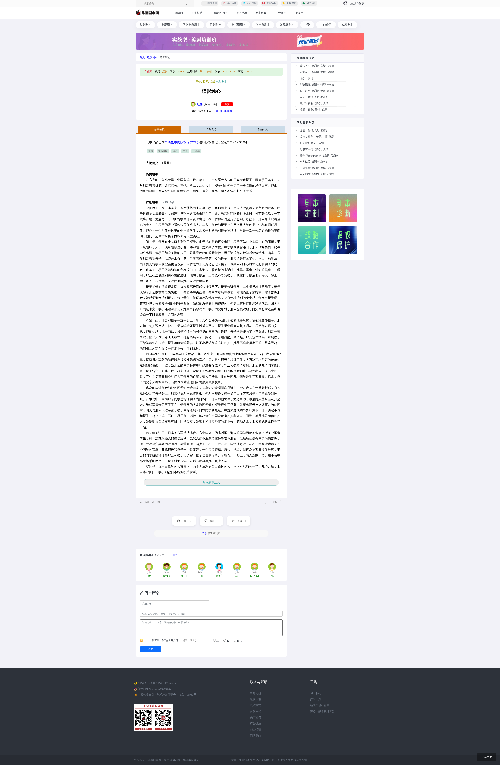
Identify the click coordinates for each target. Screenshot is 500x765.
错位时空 (305, 90)
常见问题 (255, 693)
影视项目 (271, 3)
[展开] (166, 163)
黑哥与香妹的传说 (310, 155)
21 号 (219, 640)
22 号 (229, 640)
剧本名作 (242, 12)
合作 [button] (281, 12)
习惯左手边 (306, 149)
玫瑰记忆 (305, 84)
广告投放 (255, 723)
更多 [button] (298, 12)
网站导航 (255, 735)
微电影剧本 (263, 24)
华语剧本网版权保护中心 (182, 142)
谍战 (175, 151)
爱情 (150, 151)
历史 (185, 151)
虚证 (302, 97)
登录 (361, 3)
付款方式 (255, 711)
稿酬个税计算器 (319, 705)
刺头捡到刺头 (308, 143)
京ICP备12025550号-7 (166, 682)
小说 (307, 24)
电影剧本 (167, 24)
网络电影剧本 (191, 24)
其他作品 (326, 24)
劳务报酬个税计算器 (322, 711)
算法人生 (305, 65)
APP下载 (311, 3)
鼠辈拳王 (305, 72)
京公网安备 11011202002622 (154, 688)
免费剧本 (347, 24)
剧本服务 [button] (260, 12)
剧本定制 (251, 3)
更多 (175, 555)
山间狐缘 (305, 168)
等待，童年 (306, 136)
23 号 (239, 640)
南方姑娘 (305, 161)
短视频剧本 (287, 24)
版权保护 (291, 3)
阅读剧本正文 (211, 482)
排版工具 (315, 699)
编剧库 (179, 12)
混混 (302, 109)
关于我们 (255, 717)
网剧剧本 (215, 24)
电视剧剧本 (238, 24)
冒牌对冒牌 (306, 103)
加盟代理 (255, 729)
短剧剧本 (145, 24)
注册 (353, 3)
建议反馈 (255, 699)
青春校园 (163, 151)
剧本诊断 (232, 3)
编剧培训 (212, 3)
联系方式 (255, 705)
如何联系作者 (224, 111)
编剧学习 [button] (219, 12)
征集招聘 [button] (196, 12)
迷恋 (302, 78)
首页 (142, 57)
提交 (150, 649)
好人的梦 (305, 174)
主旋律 (196, 151)
